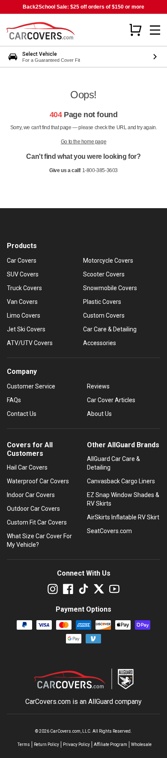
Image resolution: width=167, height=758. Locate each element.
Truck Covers (24, 288)
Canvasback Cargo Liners (121, 481)
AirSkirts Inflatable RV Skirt (123, 517)
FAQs (14, 400)
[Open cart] (135, 29)
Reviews (98, 386)
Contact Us (21, 413)
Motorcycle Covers (108, 260)
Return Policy (46, 744)
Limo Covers (23, 315)
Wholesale (141, 744)
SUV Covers (23, 274)
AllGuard (100, 701)
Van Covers (22, 301)
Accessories (99, 343)
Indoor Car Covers (31, 494)
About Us (99, 413)
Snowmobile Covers (110, 288)
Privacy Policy (76, 744)
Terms (24, 744)
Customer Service (31, 386)
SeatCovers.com (109, 531)
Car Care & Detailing (110, 329)
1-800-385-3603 (100, 170)
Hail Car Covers (27, 467)
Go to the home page (83, 142)
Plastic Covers (102, 301)
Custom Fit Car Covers (37, 522)
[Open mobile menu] (155, 30)
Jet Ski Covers (26, 329)
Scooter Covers (104, 274)
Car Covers (21, 260)
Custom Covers (104, 315)
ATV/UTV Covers (30, 343)
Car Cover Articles (111, 400)
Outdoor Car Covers (33, 508)
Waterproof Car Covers (38, 481)
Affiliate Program (110, 744)
